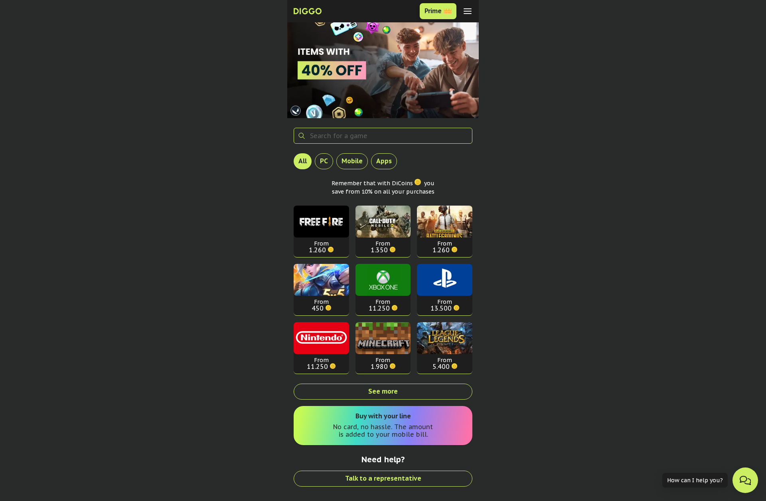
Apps (384, 161)
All (302, 161)
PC (324, 161)
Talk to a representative (383, 478)
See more (383, 391)
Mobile (352, 161)
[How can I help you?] (745, 480)
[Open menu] (468, 11)
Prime (433, 11)
